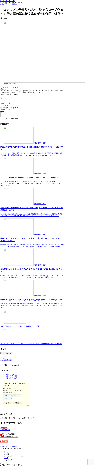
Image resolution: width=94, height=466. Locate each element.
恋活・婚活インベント (11, 388)
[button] (19, 87)
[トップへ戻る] (0, 463)
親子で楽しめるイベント (12, 392)
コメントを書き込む (6, 353)
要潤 (28, 405)
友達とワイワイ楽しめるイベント (14, 390)
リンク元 (3, 98)
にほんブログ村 (5, 430)
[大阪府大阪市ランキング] (9, 437)
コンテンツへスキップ (7, 1)
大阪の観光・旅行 (6, 103)
